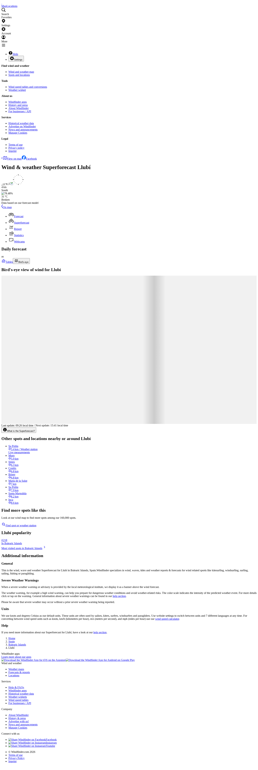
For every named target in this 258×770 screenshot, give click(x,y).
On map (7, 207)
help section (119, 596)
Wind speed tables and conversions (27, 86)
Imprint (12, 150)
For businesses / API (19, 111)
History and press (18, 105)
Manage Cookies (17, 132)
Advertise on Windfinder (22, 126)
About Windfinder (18, 108)
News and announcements (23, 129)
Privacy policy (16, 147)
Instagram (51, 742)
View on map (14, 158)
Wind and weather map (21, 71)
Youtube (50, 745)
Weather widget (17, 89)
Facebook (31, 158)
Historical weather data (21, 123)
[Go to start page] (1, 2)
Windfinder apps (17, 101)
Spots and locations (19, 74)
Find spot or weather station (21, 525)
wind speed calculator (167, 618)
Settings (18, 59)
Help (15, 54)
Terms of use (15, 144)
